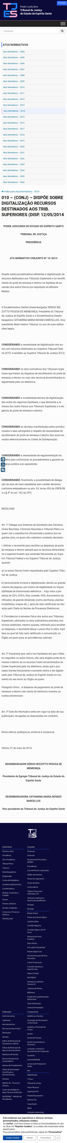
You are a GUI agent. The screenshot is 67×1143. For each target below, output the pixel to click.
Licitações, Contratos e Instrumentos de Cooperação (38, 1050)
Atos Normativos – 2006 (13, 63)
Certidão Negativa (34, 925)
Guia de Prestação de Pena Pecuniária (37, 957)
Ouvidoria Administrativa (12, 884)
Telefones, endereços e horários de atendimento (36, 899)
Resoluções (6, 1033)
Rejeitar (30, 1138)
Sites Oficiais (32, 943)
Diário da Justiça (8, 1016)
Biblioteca (31, 992)
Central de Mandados (35, 1007)
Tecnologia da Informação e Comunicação (37, 1021)
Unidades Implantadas (35, 1112)
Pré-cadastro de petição (36, 947)
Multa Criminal (33, 973)
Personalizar (45, 1138)
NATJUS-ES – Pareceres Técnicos (11, 1084)
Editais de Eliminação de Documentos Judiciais (11, 1042)
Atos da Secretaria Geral (11, 1028)
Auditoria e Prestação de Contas (36, 1028)
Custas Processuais (34, 962)
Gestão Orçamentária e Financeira (36, 1043)
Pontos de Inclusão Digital (37, 917)
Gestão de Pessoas (34, 1038)
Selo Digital (31, 977)
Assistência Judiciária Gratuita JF (35, 983)
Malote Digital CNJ (34, 952)
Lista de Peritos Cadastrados (38, 870)
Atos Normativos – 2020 (13, 146)
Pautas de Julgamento (35, 879)
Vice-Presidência (8, 860)
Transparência (32, 1012)
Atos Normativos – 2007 (13, 69)
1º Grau (30, 1079)
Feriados (30, 905)
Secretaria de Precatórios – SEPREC (37, 861)
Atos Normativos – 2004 (13, 51)
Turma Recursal (33, 1087)
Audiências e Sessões (35, 1016)
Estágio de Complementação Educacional (38, 998)
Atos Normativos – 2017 (13, 129)
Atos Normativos (8, 1024)
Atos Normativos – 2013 (13, 105)
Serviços (30, 909)
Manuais (5, 1079)
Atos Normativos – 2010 (13, 87)
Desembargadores (9, 872)
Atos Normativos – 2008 (13, 75)
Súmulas (5, 1037)
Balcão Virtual (32, 913)
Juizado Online (32, 921)
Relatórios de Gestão (10, 1054)
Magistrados (7, 876)
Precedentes (32, 866)
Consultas (31, 847)
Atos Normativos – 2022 (13, 158)
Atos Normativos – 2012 (13, 99)
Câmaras (5, 868)
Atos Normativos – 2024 (13, 170)
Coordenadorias (8, 889)
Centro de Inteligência (10, 880)
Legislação (6, 1020)
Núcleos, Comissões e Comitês (10, 894)
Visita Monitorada (34, 1003)
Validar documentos (34, 875)
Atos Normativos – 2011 (13, 93)
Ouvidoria (31, 1055)
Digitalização (32, 1075)
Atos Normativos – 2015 (13, 117)
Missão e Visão (8, 851)
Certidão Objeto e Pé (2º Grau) (36, 931)
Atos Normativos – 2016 (13, 123)
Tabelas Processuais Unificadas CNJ (34, 892)
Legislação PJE (32, 1091)
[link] (62, 3)
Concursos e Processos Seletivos (10, 913)
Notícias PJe (31, 1100)
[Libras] (3, 459)
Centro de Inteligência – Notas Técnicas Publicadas (12, 1091)
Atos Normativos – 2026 (13, 182)
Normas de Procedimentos (12, 1065)
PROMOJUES (7, 919)
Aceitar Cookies (12, 1138)
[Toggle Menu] (62, 23)
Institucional (7, 847)
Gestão (30, 1034)
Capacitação (32, 1104)
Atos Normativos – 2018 (13, 135)
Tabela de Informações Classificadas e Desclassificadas (10, 1072)
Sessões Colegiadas (9, 908)
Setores (5, 899)
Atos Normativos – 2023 (13, 164)
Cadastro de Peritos (34, 988)
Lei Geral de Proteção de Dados (36, 1065)
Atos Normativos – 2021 (13, 152)
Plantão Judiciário (9, 904)
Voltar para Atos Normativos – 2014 (21, 191)
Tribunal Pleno (7, 864)
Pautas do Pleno (33, 883)
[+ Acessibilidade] (3, 470)
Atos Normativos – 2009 (13, 81)
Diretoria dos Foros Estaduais (34, 937)
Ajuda (29, 1108)
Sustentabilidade (33, 1060)
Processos (31, 851)
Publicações (6, 1012)
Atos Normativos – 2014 (14, 111)
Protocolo (31, 855)
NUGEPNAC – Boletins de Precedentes (12, 1097)
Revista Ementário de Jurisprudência (10, 1060)
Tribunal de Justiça (34, 1083)
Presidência (6, 855)
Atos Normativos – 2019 (13, 141)
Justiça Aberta (32, 887)
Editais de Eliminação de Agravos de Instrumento (11, 1049)
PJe (28, 1070)
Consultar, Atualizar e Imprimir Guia (35, 968)
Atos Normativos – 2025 (13, 176)
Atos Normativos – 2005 (13, 57)
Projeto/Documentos (35, 1096)
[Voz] (3, 464)
